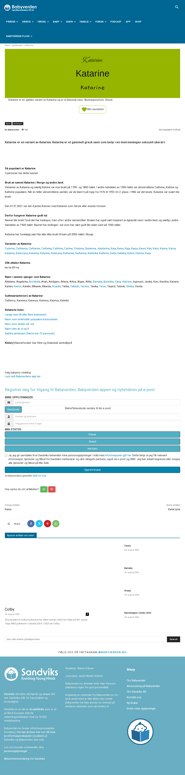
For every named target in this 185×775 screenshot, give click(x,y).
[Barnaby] (108, 574)
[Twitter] (39, 523)
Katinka (121, 253)
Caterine (10, 248)
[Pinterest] (47, 523)
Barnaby (97, 281)
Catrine (68, 248)
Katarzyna (22, 253)
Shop (138, 21)
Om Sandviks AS (136, 691)
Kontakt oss (134, 697)
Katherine (81, 253)
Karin (156, 248)
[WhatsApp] (55, 523)
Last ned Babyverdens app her (23, 376)
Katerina (34, 253)
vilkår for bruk (39, 475)
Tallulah (74, 286)
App (128, 21)
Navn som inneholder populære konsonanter (31, 319)
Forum (99, 21)
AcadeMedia (37, 709)
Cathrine (58, 248)
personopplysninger (15, 751)
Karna (172, 248)
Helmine (127, 281)
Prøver (10, 21)
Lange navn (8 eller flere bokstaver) (25, 314)
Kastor (17, 286)
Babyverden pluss (17, 36)
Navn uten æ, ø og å (17, 328)
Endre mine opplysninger (141, 708)
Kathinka (93, 253)
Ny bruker (132, 703)
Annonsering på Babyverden (143, 686)
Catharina (21, 248)
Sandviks (9, 694)
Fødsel (42, 21)
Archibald (34, 281)
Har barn (92, 448)
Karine (163, 248)
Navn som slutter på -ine (19, 324)
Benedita (109, 281)
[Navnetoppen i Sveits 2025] (108, 619)
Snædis (56, 286)
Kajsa (134, 248)
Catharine (34, 248)
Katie (113, 253)
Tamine (84, 286)
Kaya (148, 253)
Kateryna (56, 253)
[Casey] (108, 552)
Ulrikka (130, 286)
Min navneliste (95, 109)
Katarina (10, 253)
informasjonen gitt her (118, 455)
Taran (102, 286)
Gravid (26, 21)
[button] (176, 7)
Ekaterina (90, 248)
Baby (56, 21)
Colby (9, 609)
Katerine (45, 253)
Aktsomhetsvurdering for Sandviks (24, 758)
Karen (142, 248)
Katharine (68, 253)
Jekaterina (103, 248)
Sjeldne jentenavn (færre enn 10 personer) (30, 333)
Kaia (113, 248)
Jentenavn (17, 45)
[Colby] (47, 573)
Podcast (115, 21)
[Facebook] (31, 523)
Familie (84, 21)
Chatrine (79, 248)
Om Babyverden (136, 680)
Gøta (118, 281)
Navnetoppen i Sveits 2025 (137, 613)
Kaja (127, 248)
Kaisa (120, 248)
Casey (127, 545)
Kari (149, 248)
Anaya (127, 590)
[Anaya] (108, 596)
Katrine (139, 253)
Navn (69, 21)
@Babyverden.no (112, 652)
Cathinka (46, 248)
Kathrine (104, 253)
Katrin (130, 253)
